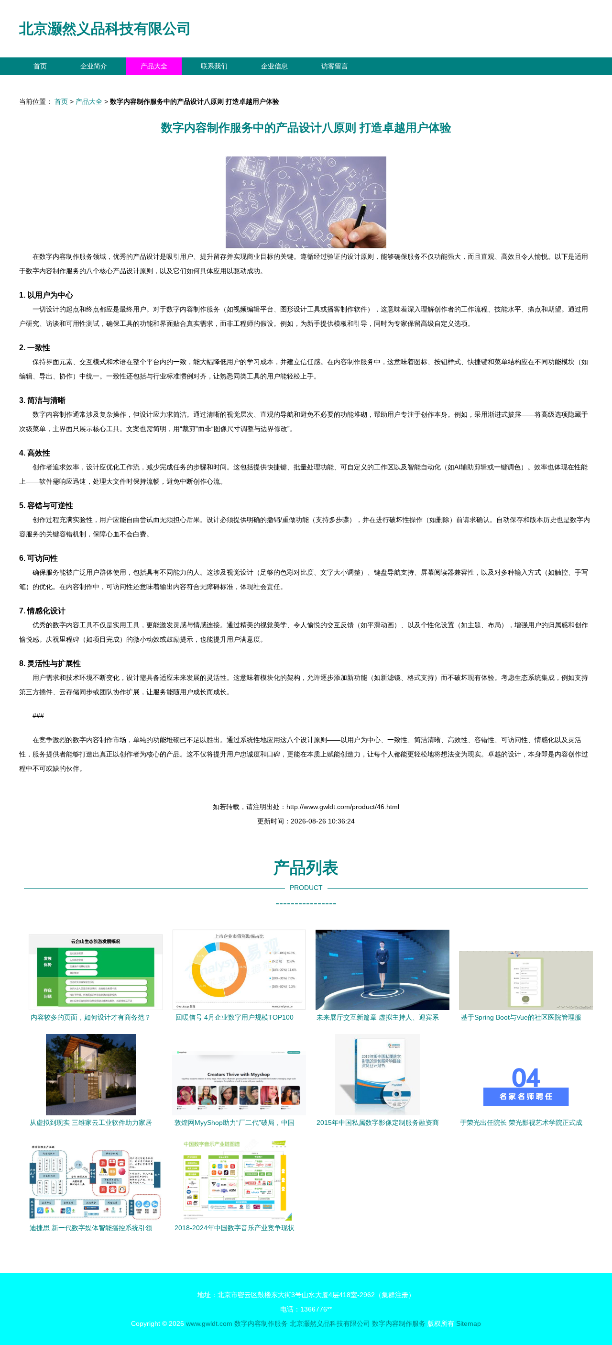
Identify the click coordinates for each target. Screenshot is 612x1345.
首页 (40, 66)
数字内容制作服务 (261, 1323)
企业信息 (274, 66)
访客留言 (334, 66)
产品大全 (154, 66)
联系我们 (214, 66)
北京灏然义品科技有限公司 (105, 28)
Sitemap (468, 1323)
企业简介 (93, 66)
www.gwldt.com (209, 1323)
